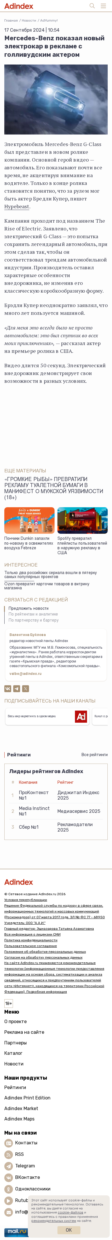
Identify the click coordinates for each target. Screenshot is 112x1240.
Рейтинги (15, 1087)
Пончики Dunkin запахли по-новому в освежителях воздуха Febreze (28, 543)
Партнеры (15, 1043)
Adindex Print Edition (27, 1098)
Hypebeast (16, 206)
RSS (19, 1154)
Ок (69, 1230)
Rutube (23, 1200)
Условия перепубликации (25, 900)
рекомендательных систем (53, 1221)
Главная (11, 20)
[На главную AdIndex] (56, 882)
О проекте (15, 1021)
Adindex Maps (19, 1119)
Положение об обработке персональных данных (45, 952)
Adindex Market (21, 1108)
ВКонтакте (27, 1177)
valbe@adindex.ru (25, 674)
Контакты (26, 1143)
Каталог (13, 1053)
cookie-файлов (70, 1212)
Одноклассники (33, 1189)
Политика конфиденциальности (30, 940)
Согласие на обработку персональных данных (43, 957)
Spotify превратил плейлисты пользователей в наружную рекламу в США (82, 546)
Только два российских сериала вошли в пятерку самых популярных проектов (50, 575)
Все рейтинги (95, 754)
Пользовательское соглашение (30, 946)
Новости (29, 20)
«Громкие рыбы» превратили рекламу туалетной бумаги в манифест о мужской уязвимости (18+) (53, 489)
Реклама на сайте (24, 1032)
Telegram (25, 1166)
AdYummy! (49, 20)
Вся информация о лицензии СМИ (32, 934)
